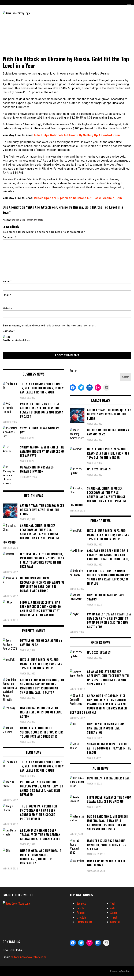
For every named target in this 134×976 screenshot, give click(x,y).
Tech (112, 903)
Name (7, 281)
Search (73, 371)
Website (7, 308)
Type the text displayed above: (16, 340)
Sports (113, 913)
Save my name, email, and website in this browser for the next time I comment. (49, 325)
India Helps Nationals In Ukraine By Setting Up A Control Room (77, 135)
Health (80, 908)
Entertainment (84, 922)
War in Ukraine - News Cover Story (27, 219)
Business (81, 903)
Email (7, 295)
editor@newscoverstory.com (28, 957)
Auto (112, 908)
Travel (113, 917)
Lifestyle (81, 917)
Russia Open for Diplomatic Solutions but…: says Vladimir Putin (78, 198)
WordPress (126, 971)
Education (115, 922)
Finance (80, 913)
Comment (9, 237)
